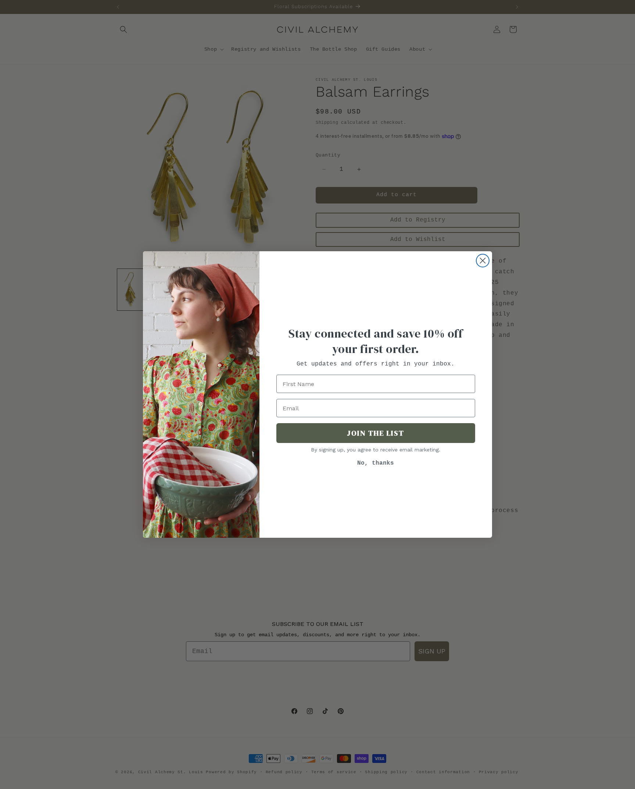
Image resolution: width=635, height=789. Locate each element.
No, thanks (375, 463)
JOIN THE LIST (375, 433)
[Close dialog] (482, 260)
